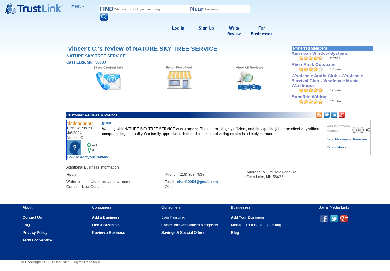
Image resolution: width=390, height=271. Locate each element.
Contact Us (32, 217)
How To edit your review (87, 157)
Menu (76, 6)
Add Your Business (247, 217)
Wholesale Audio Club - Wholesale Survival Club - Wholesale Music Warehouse (327, 80)
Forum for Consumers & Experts (189, 225)
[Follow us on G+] (344, 218)
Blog (235, 233)
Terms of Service (37, 240)
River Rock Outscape (313, 64)
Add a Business (105, 217)
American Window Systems (320, 53)
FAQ (26, 225)
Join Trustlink (173, 217)
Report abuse (336, 147)
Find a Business (106, 225)
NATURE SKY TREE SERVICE (96, 56)
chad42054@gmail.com (197, 182)
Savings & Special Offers (183, 233)
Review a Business (108, 233)
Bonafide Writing (309, 96)
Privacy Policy (35, 233)
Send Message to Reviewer (347, 139)
